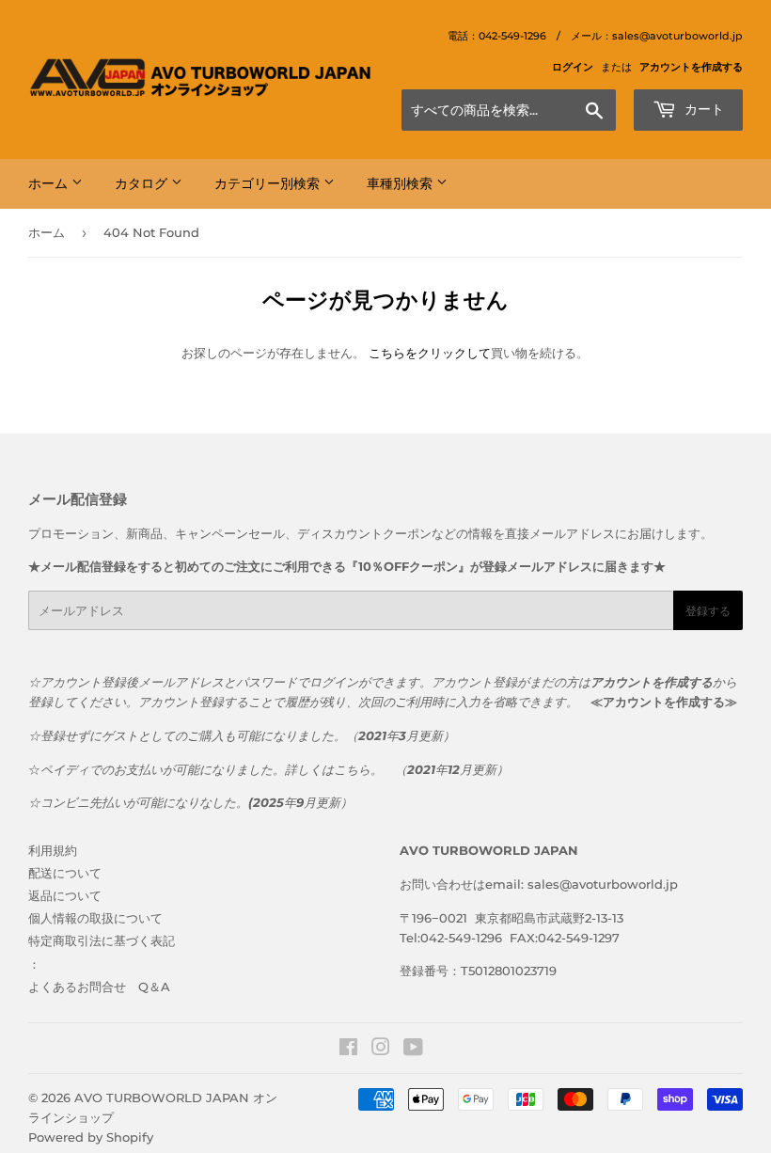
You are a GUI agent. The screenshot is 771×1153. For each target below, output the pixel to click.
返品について (65, 895)
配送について (65, 872)
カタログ (143, 183)
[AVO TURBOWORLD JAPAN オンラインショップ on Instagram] (380, 1049)
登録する (708, 611)
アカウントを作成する (691, 66)
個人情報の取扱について (95, 917)
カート (702, 109)
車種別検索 (401, 183)
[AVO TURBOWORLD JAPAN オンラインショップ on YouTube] (413, 1049)
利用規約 (52, 850)
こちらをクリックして (430, 352)
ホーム (49, 183)
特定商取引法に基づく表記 (101, 940)
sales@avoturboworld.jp (602, 884)
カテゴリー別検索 (268, 183)
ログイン (572, 66)
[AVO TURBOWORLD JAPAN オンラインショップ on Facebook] (348, 1049)
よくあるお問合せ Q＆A (99, 986)
